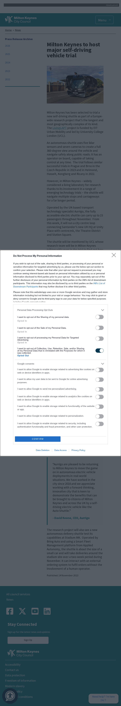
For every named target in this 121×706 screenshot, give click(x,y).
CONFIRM (38, 439)
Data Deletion (42, 450)
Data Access (60, 450)
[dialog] (60, 353)
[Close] (115, 256)
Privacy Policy (78, 450)
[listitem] (60, 310)
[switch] (99, 317)
